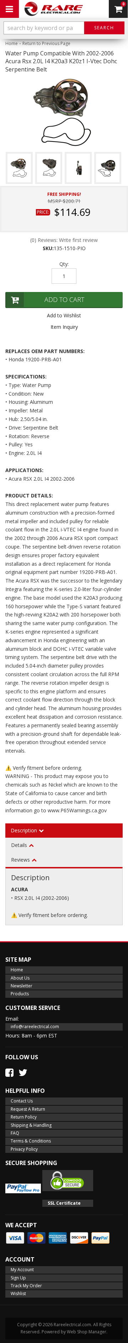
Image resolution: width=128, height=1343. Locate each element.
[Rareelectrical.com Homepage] (53, 9)
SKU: (48, 248)
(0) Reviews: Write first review (64, 240)
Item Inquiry (64, 326)
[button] (64, 27)
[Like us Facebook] (9, 1072)
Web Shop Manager (86, 1332)
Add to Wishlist (64, 315)
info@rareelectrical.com (35, 1027)
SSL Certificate (64, 1203)
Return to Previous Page (46, 43)
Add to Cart (64, 299)
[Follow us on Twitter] (22, 1072)
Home (11, 43)
